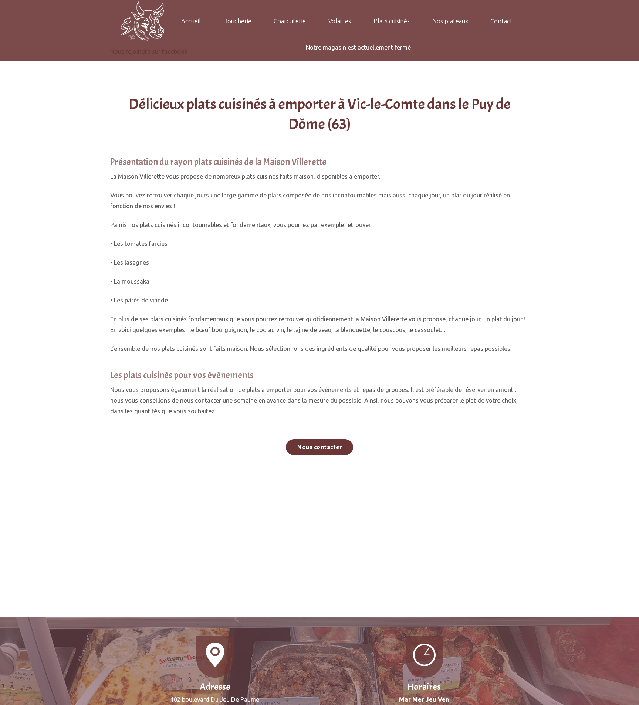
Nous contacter (319, 447)
